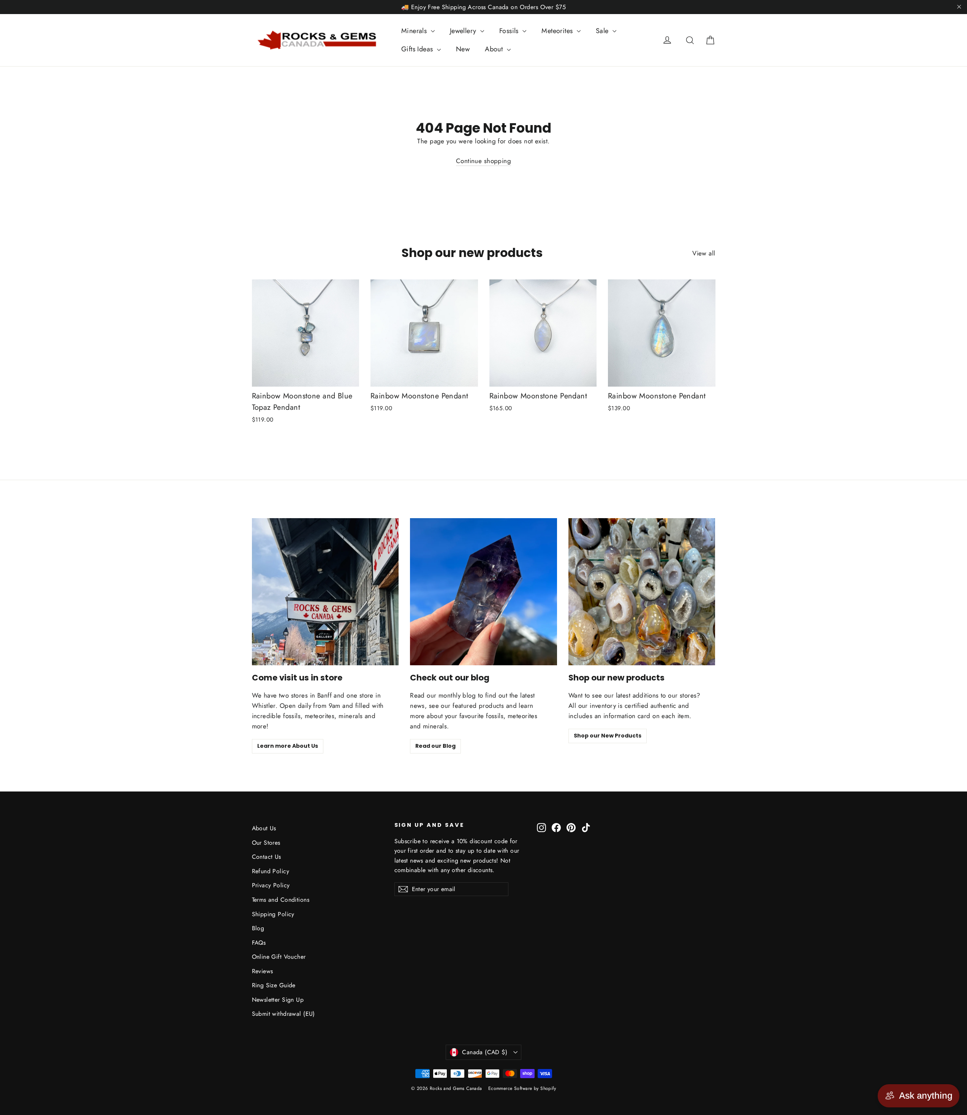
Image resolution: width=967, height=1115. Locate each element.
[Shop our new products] (641, 591)
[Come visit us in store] (325, 591)
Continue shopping (483, 160)
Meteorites (558, 31)
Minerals (415, 31)
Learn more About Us (287, 746)
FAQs (259, 942)
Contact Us (266, 856)
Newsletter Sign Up (278, 999)
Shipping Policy (273, 914)
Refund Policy (271, 871)
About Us (264, 828)
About (495, 49)
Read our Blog (435, 746)
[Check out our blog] (483, 591)
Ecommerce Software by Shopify (522, 1088)
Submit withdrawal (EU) (283, 1013)
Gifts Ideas (418, 49)
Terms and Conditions (281, 899)
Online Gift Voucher (279, 956)
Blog (258, 928)
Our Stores (266, 842)
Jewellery (464, 31)
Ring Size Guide (274, 985)
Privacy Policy (271, 885)
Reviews (262, 971)
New (463, 49)
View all (703, 253)
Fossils (510, 31)
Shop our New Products (607, 735)
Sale (603, 31)
